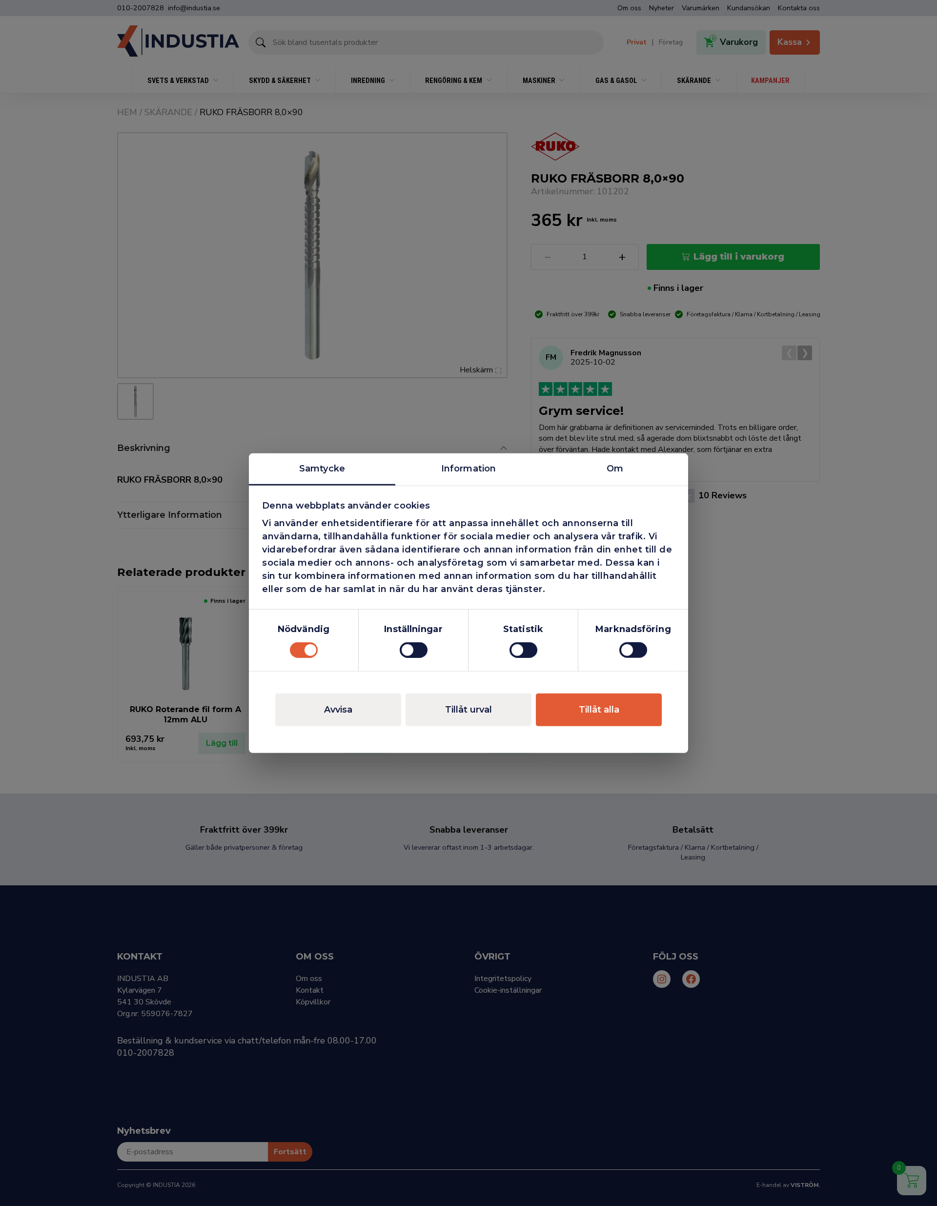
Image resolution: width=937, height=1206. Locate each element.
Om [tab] (615, 468)
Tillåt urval (468, 709)
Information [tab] (468, 468)
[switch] (414, 650)
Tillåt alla (599, 709)
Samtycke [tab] (322, 468)
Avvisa (338, 709)
